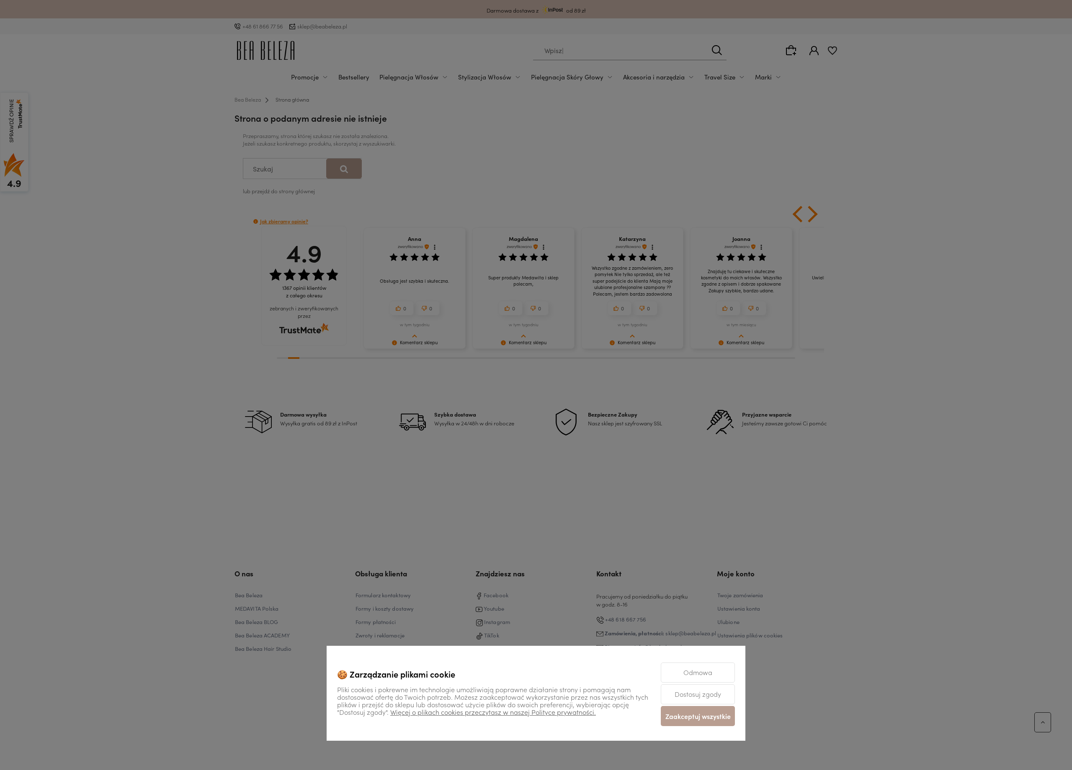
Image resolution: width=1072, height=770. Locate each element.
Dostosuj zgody (698, 693)
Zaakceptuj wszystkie (698, 716)
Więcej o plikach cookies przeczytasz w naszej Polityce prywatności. (493, 711)
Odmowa (697, 672)
